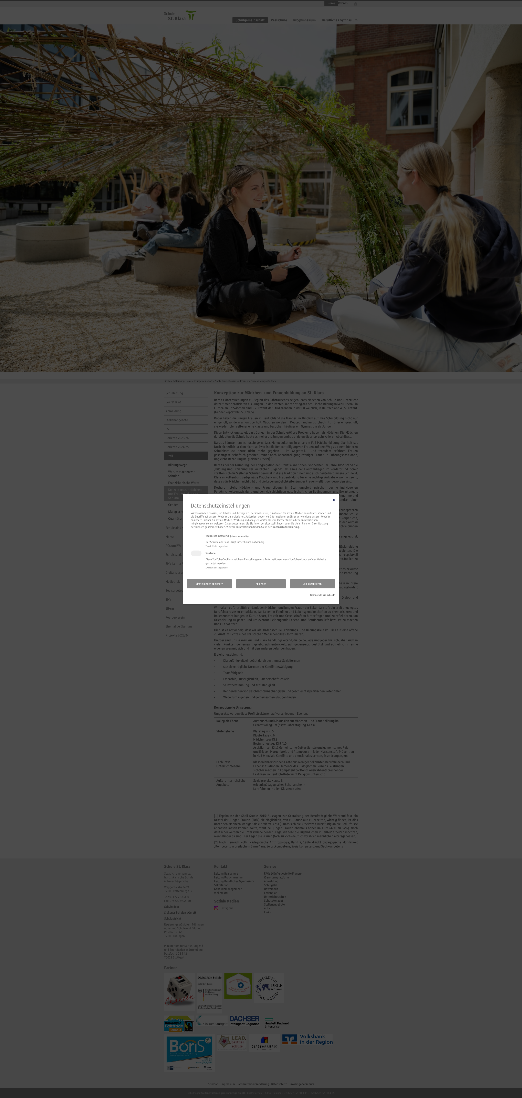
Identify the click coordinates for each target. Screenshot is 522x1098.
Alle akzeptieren (312, 584)
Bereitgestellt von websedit (322, 595)
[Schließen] (333, 500)
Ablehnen (261, 584)
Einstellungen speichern (209, 584)
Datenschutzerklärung (285, 527)
